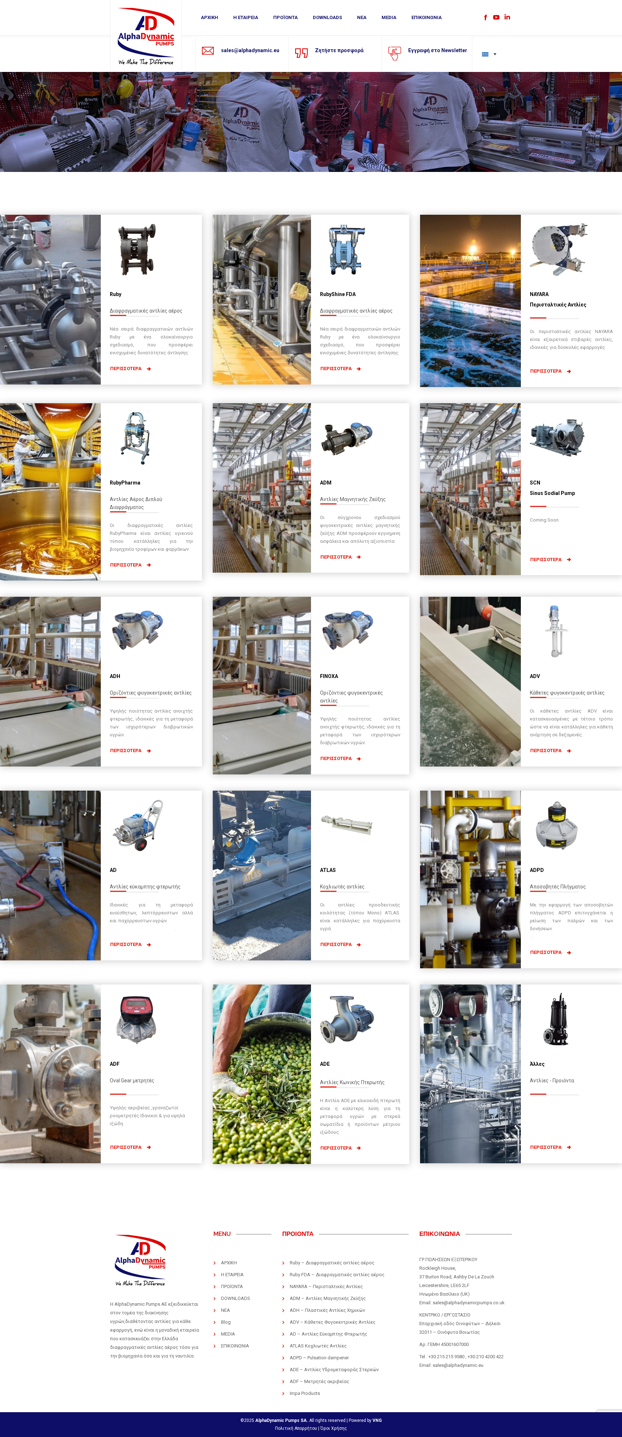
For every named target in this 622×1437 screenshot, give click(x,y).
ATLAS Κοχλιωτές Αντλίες (318, 1346)
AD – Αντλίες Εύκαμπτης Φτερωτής (328, 1334)
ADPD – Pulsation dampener (319, 1357)
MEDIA (389, 17)
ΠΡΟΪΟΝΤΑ (285, 17)
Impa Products (305, 1393)
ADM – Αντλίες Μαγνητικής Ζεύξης (328, 1298)
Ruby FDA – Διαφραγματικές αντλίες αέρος (337, 1274)
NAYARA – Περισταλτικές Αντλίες (326, 1286)
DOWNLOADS (327, 17)
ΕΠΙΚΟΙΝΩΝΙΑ (426, 17)
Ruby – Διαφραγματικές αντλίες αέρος (332, 1262)
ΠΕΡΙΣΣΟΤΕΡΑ (125, 368)
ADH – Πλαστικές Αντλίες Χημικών (327, 1310)
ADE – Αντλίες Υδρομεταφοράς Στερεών (334, 1369)
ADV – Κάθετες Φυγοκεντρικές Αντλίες (332, 1322)
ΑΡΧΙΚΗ (209, 17)
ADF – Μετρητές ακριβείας (319, 1381)
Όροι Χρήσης (333, 1428)
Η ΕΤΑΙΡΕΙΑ (245, 17)
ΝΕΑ (361, 17)
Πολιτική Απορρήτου (296, 1428)
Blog (226, 1322)
